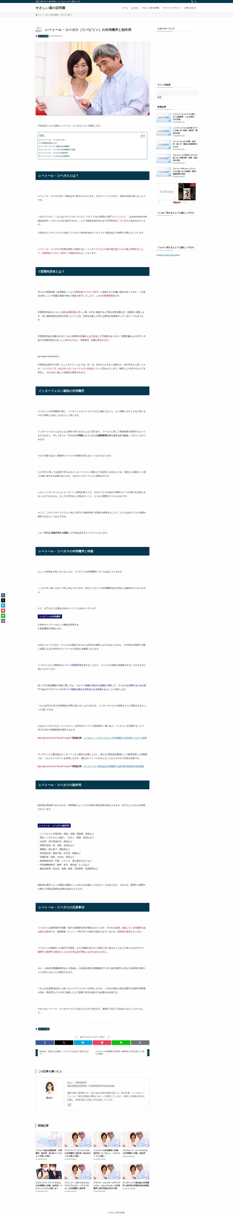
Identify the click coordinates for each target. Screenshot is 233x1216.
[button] (45, 1042)
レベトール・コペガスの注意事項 (55, 156)
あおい (49, 1097)
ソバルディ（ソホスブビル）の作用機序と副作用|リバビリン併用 (115, 738)
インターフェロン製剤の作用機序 (55, 146)
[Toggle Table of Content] (141, 136)
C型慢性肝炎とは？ (49, 143)
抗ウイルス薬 (43, 36)
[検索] (195, 1)
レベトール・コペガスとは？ (53, 140)
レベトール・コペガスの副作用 (54, 153)
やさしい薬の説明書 (50, 7)
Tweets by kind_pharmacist (168, 255)
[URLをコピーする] (140, 1042)
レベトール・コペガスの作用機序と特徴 (58, 149)
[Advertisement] (176, 57)
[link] (69, 1105)
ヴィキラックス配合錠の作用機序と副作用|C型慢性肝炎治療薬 (114, 766)
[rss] (192, 1)
